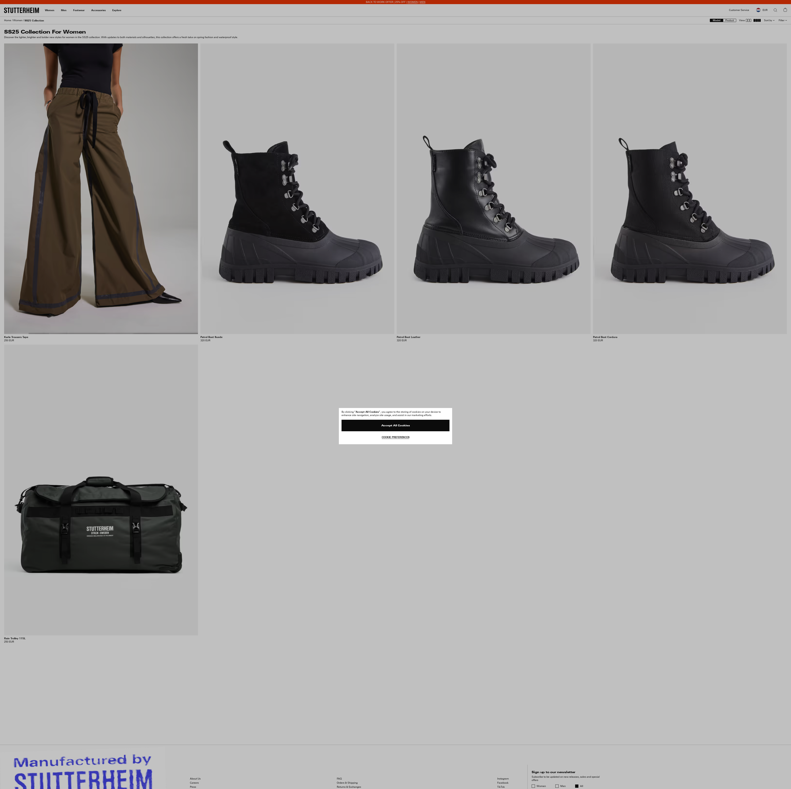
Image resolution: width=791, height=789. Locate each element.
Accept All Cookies (395, 425)
